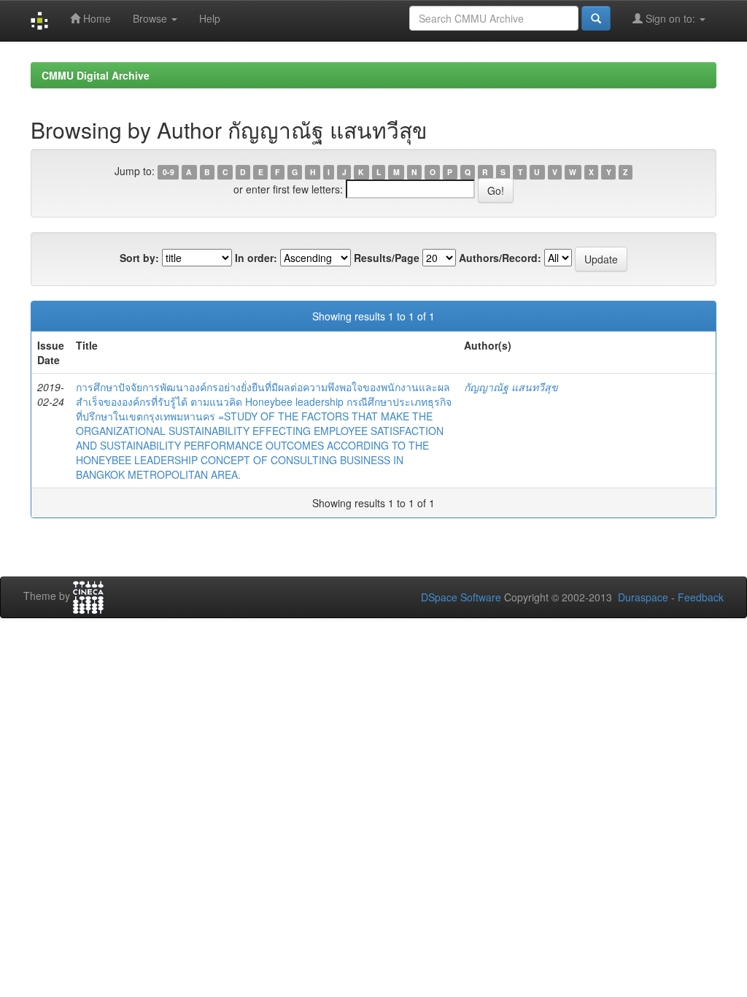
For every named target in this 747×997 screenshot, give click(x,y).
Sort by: (139, 257)
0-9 (168, 171)
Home (95, 18)
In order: (256, 257)
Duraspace (643, 597)
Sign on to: (670, 18)
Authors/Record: (500, 257)
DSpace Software (461, 597)
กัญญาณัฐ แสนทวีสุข (511, 387)
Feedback (701, 597)
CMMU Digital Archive (96, 75)
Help (209, 18)
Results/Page (386, 257)
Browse (151, 18)
